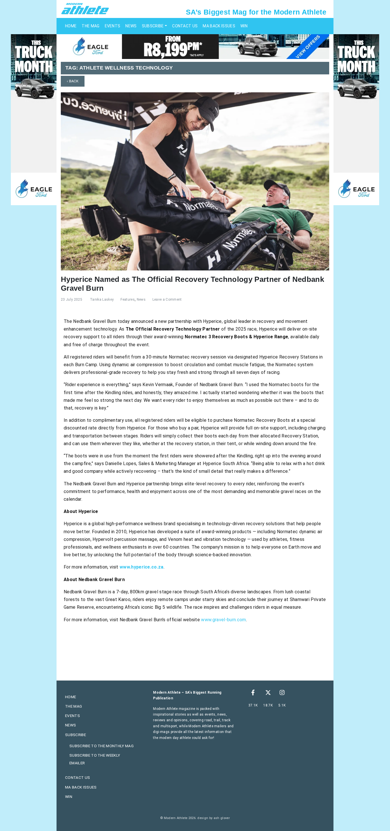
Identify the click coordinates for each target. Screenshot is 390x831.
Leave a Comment (167, 300)
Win (244, 26)
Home (71, 26)
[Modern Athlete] (85, 8)
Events (112, 26)
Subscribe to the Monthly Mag (101, 746)
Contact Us (185, 26)
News (130, 26)
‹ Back (73, 81)
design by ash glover (213, 818)
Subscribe (153, 26)
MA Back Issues (219, 26)
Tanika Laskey (102, 300)
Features (127, 300)
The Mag (90, 26)
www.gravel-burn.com (223, 619)
